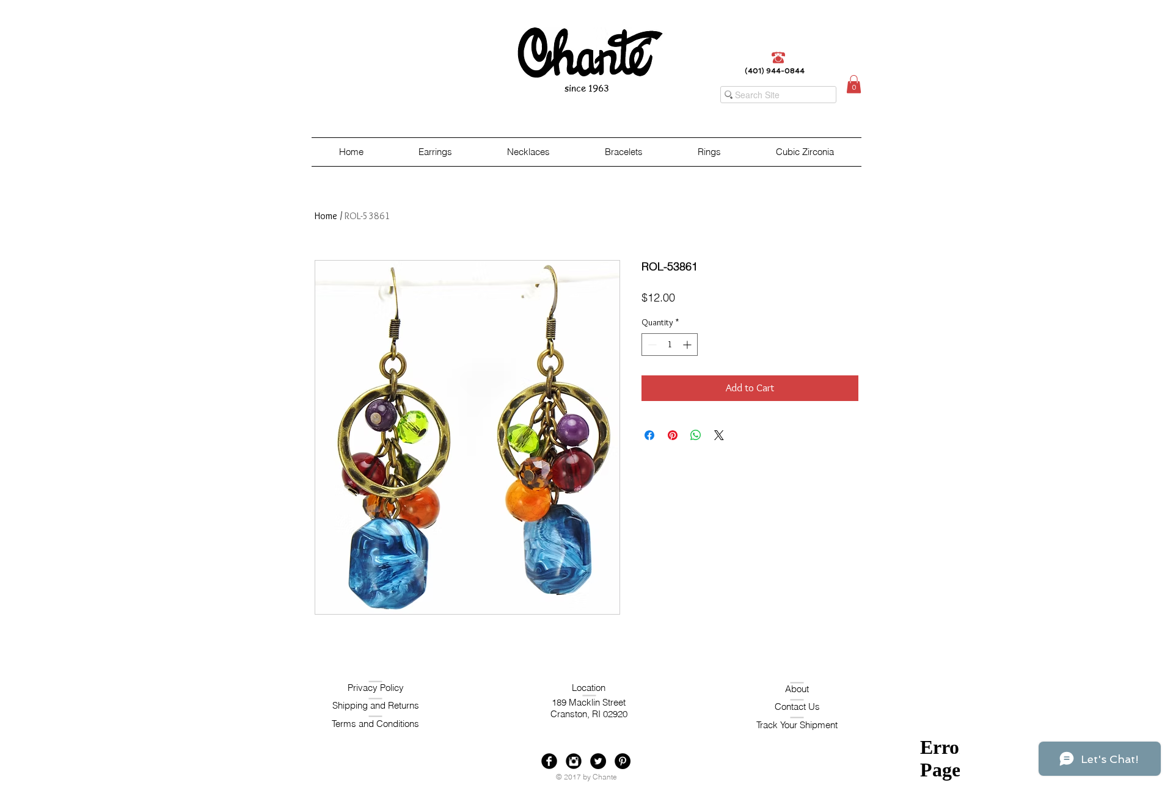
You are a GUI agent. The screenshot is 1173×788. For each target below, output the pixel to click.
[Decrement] (651, 344)
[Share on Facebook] (649, 435)
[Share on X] (719, 435)
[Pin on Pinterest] (672, 435)
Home (326, 216)
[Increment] (688, 344)
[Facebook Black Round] (549, 761)
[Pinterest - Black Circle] (622, 761)
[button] (853, 84)
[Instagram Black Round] (574, 761)
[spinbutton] (670, 344)
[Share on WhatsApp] (696, 435)
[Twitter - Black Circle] (598, 761)
